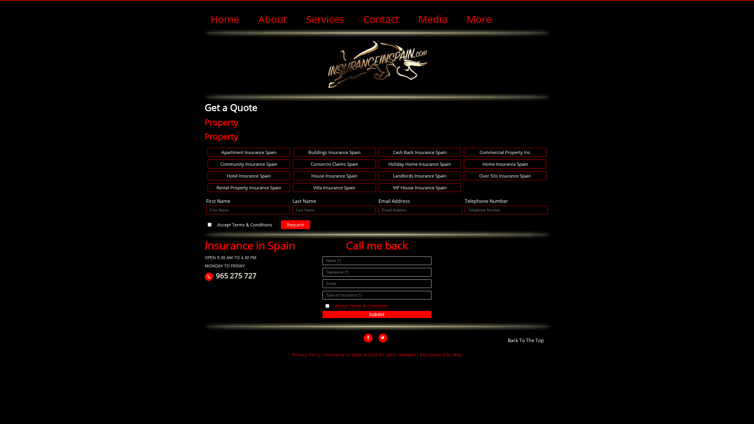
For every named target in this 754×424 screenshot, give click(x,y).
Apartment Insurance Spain (249, 152)
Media (432, 19)
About (272, 19)
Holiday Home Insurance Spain (419, 164)
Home (225, 19)
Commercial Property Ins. (505, 152)
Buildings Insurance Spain (334, 152)
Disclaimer (431, 354)
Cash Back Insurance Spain (420, 152)
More (479, 19)
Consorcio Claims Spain (334, 164)
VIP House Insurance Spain (420, 188)
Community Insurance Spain (248, 164)
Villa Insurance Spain (334, 188)
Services (325, 19)
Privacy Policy (306, 354)
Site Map (452, 354)
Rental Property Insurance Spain (248, 188)
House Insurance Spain (334, 176)
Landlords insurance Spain (420, 176)
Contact (381, 19)
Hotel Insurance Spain (249, 176)
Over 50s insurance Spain (505, 176)
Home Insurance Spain (505, 164)
